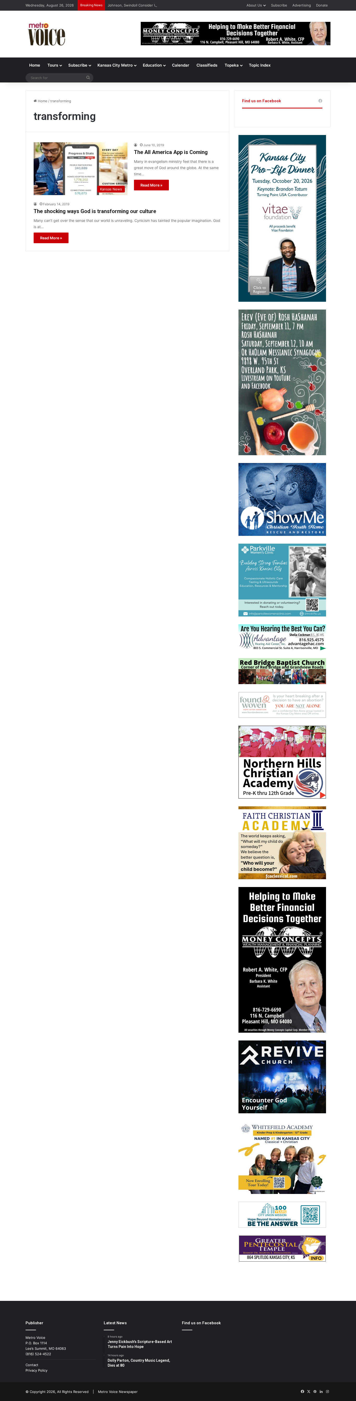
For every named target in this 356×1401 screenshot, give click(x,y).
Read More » (151, 185)
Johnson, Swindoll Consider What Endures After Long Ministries (160, 5)
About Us (254, 5)
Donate (322, 5)
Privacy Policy (36, 1370)
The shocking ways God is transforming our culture (95, 211)
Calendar (180, 65)
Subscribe (279, 5)
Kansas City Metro (115, 65)
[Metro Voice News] (46, 34)
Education (152, 65)
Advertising (301, 5)
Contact (32, 1365)
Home (34, 65)
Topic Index (260, 65)
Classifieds (207, 65)
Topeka (232, 65)
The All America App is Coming (171, 152)
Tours (52, 65)
